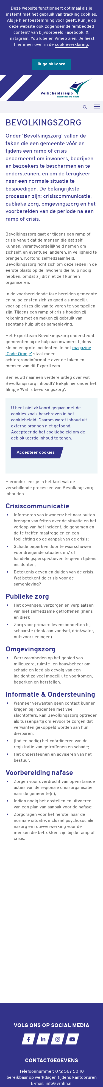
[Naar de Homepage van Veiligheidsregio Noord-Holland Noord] (66, 88)
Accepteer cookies (35, 452)
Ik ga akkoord (51, 64)
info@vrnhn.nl (59, 1084)
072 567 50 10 (69, 1071)
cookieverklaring (71, 45)
